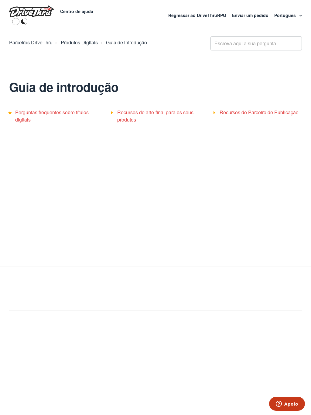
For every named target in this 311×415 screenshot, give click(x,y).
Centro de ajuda (76, 11)
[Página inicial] (31, 11)
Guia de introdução (126, 42)
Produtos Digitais (79, 42)
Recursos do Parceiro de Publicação (259, 112)
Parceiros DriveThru (31, 42)
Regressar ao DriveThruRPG (197, 15)
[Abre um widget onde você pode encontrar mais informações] (287, 404)
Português (285, 15)
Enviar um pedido (251, 15)
